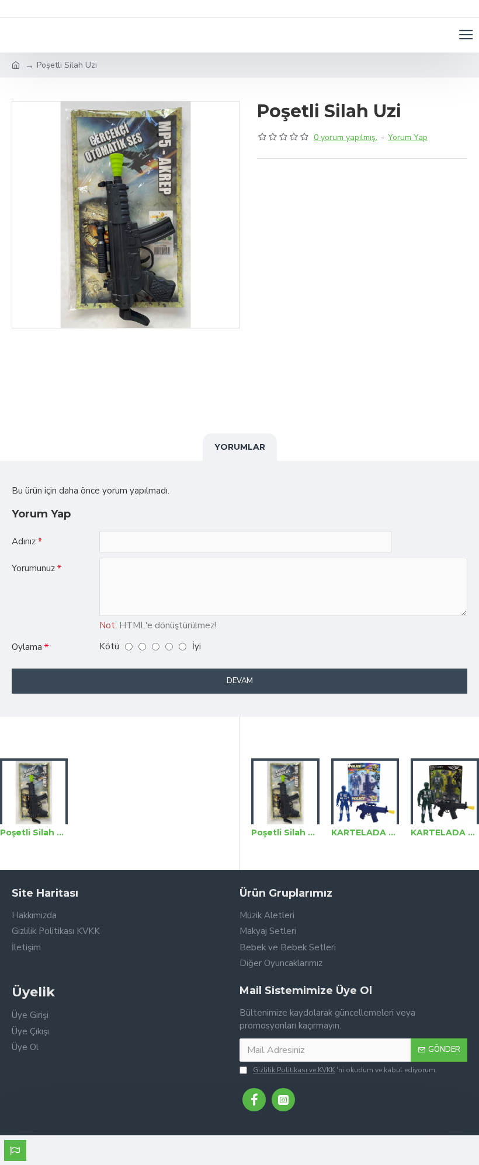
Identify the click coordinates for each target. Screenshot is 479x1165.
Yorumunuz (33, 568)
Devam (240, 681)
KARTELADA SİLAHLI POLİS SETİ (365, 832)
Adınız (24, 541)
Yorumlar (239, 447)
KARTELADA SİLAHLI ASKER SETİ (445, 832)
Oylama (27, 647)
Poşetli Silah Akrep (34, 832)
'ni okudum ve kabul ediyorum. (345, 1070)
